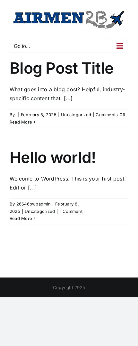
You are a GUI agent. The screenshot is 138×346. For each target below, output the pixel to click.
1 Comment (71, 211)
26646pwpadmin (33, 203)
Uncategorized (76, 114)
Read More (21, 122)
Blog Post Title (61, 68)
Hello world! (53, 157)
